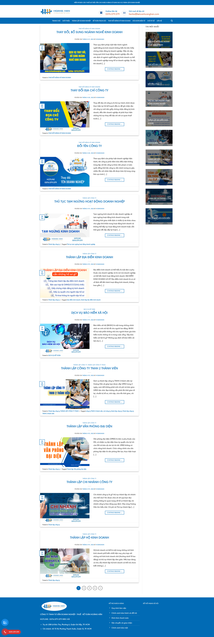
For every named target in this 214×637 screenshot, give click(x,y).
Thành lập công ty (89, 198)
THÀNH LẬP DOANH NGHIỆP (81, 21)
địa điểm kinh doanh (73, 300)
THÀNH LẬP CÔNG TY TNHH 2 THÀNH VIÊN (89, 368)
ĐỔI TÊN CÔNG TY (89, 146)
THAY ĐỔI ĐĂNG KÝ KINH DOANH (119, 21)
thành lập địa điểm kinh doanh (91, 300)
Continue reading (114, 69)
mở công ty (106, 411)
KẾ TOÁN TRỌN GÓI (99, 21)
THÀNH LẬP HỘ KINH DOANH (89, 537)
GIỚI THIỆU (66, 21)
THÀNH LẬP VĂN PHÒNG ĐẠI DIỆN (89, 426)
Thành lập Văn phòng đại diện (76, 469)
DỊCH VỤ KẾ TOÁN (89, 309)
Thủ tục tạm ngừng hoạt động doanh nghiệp (81, 244)
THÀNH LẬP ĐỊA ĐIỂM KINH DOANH (89, 257)
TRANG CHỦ (56, 21)
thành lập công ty (116, 411)
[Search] (172, 21)
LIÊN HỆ (159, 21)
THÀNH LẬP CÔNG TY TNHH (97, 365)
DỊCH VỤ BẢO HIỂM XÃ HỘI (89, 313)
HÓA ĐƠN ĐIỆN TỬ (139, 21)
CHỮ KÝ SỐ (151, 21)
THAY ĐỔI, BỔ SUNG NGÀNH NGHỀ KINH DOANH (89, 32)
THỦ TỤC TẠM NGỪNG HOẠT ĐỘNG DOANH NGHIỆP (89, 201)
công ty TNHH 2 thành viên (94, 411)
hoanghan (100, 39)
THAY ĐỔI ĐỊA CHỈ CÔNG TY (89, 90)
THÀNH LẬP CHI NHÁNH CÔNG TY (89, 482)
